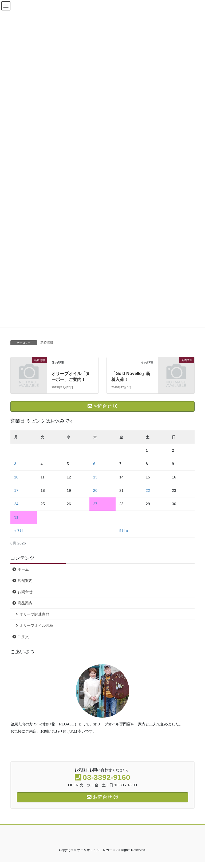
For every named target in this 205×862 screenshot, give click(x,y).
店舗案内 (25, 580)
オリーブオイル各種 (36, 625)
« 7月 (18, 530)
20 (95, 490)
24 (16, 504)
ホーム (23, 569)
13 (95, 477)
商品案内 (25, 603)
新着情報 (46, 343)
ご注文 (23, 637)
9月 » (123, 530)
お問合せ (25, 592)
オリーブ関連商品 (34, 614)
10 (16, 477)
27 (95, 504)
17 (16, 490)
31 (16, 517)
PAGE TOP (195, 831)
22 (148, 490)
